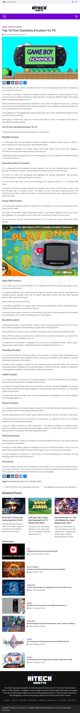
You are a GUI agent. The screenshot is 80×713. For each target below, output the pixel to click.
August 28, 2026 (40, 626)
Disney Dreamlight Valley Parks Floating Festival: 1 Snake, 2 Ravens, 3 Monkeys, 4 (51, 623)
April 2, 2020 (39, 572)
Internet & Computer (15, 27)
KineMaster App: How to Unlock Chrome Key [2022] (42, 551)
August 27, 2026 (40, 662)
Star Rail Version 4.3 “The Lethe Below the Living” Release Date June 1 (65, 520)
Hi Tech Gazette (20, 707)
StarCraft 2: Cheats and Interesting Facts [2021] (12, 518)
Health (29, 567)
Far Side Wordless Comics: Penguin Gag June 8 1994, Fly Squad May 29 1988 (49, 659)
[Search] (76, 16)
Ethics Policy (23, 700)
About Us (7, 700)
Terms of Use (62, 700)
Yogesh (31, 572)
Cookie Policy (42, 700)
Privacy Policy (72, 700)
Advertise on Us (52, 700)
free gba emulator (35, 481)
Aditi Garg (31, 554)
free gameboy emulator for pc (18, 481)
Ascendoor (58, 707)
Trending (35, 567)
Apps (28, 549)
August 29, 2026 (40, 590)
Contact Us (14, 700)
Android (22, 113)
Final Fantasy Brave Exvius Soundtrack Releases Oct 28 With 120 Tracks (48, 641)
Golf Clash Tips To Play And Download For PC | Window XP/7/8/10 (38, 520)
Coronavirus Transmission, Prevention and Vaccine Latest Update (46, 569)
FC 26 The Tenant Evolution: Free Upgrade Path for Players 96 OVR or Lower (49, 587)
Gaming (4, 27)
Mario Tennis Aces (16, 99)
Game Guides (31, 585)
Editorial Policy (32, 700)
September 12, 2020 (43, 554)
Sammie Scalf (8, 35)
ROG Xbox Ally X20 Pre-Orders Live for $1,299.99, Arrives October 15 (47, 605)
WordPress (6, 710)
